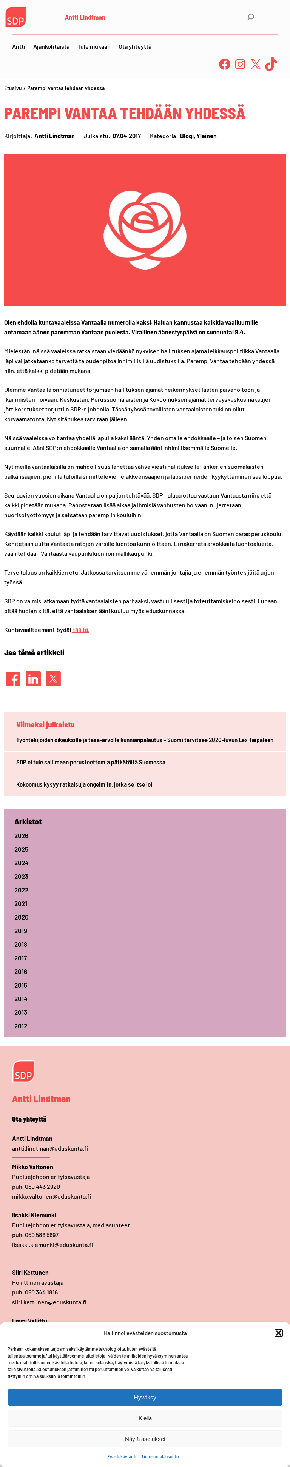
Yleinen (206, 135)
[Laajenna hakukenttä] (251, 17)
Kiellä (145, 1418)
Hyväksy (145, 1397)
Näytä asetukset (145, 1439)
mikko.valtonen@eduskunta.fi (51, 1196)
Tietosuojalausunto (160, 1456)
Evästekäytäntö (122, 1456)
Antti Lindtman (85, 17)
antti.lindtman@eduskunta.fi (50, 1148)
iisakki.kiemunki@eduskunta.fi (52, 1244)
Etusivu (13, 88)
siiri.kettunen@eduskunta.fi (49, 1301)
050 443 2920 (42, 1186)
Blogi (187, 135)
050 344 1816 (41, 1292)
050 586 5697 (42, 1234)
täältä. (80, 629)
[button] (278, 1333)
